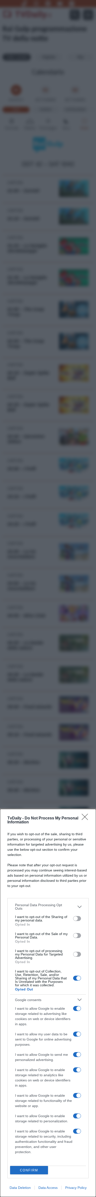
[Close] (86, 818)
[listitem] (48, 906)
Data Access (48, 1188)
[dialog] (48, 1003)
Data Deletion (20, 1188)
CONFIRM (29, 1170)
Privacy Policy (76, 1188)
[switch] (77, 918)
